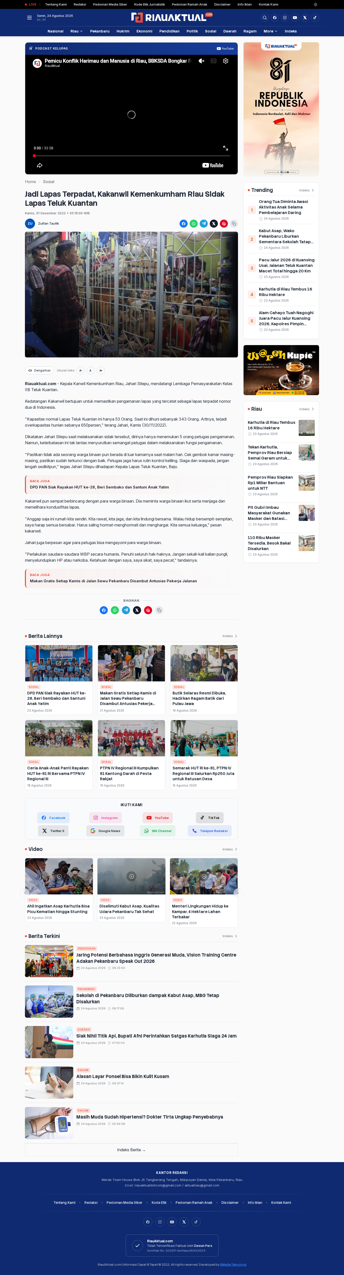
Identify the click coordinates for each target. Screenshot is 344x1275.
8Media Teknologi (233, 1265)
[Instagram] (159, 1221)
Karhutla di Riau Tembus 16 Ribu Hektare (271, 425)
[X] (184, 1221)
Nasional (55, 31)
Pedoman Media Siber (110, 4)
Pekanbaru (100, 31)
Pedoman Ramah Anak (189, 4)
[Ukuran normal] (91, 370)
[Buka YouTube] (295, 18)
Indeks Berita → (131, 1149)
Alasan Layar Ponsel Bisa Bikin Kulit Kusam (122, 1076)
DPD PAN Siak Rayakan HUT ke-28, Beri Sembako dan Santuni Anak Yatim (99, 487)
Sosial (210, 31)
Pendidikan (169, 31)
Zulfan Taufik (48, 223)
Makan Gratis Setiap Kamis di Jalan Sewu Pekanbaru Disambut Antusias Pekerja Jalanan (113, 581)
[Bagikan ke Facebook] (184, 224)
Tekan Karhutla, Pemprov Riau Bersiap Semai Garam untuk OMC (270, 455)
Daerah (229, 31)
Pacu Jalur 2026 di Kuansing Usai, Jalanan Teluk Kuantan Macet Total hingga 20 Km (287, 265)
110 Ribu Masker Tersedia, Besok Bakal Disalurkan (269, 543)
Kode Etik (159, 1203)
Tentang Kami (56, 4)
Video (33, 899)
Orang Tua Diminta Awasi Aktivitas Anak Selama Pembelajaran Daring (283, 207)
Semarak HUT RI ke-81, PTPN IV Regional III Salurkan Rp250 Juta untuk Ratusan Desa (203, 773)
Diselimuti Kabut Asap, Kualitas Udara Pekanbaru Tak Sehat (129, 908)
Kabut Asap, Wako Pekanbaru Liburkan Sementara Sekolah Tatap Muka (285, 239)
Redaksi (80, 4)
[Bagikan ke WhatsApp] (194, 224)
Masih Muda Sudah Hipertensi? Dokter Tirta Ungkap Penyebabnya (149, 1117)
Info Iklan (245, 4)
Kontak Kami (268, 4)
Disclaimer (222, 4)
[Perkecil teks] (81, 370)
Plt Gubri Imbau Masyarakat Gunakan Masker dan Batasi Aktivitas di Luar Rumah (271, 516)
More (268, 31)
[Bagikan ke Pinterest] (224, 224)
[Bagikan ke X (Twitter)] (214, 224)
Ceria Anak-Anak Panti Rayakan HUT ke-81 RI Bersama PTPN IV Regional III (58, 773)
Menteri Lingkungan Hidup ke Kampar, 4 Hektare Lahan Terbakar (200, 911)
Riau (75, 31)
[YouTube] (172, 1221)
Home (30, 181)
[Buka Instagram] (285, 18)
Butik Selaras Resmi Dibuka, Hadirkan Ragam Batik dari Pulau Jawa (199, 698)
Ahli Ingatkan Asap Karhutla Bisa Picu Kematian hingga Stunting (58, 908)
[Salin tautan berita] (234, 224)
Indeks (291, 31)
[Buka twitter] (305, 18)
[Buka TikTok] (315, 18)
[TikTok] (196, 1221)
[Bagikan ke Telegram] (204, 224)
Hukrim (123, 31)
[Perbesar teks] (101, 370)
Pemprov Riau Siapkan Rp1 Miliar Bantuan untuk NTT (270, 483)
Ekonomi (144, 31)
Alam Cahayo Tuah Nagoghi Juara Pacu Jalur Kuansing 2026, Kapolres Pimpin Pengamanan (286, 321)
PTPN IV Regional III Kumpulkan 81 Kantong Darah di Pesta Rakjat (129, 773)
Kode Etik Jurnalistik (149, 4)
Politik (192, 31)
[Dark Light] (315, 4)
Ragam (250, 31)
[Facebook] (275, 18)
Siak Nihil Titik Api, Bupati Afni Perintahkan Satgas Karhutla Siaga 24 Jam (156, 1036)
